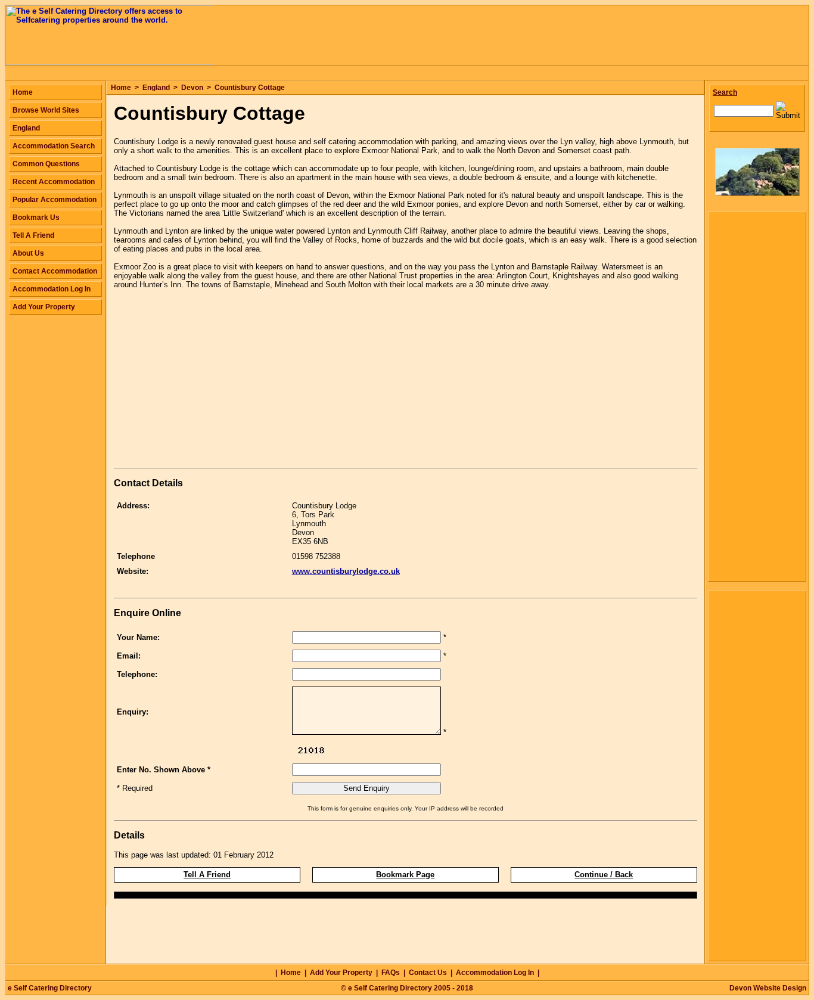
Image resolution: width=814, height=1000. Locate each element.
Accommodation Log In (52, 289)
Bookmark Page (405, 874)
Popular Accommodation (55, 199)
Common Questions (46, 164)
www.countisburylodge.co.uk (346, 571)
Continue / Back (603, 874)
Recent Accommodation (54, 182)
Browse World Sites (46, 110)
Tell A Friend (207, 874)
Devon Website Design (767, 988)
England (156, 87)
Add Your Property (44, 307)
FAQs (390, 972)
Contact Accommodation (55, 271)
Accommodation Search (54, 146)
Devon (192, 87)
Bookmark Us (36, 217)
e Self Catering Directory (50, 988)
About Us (28, 253)
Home (121, 87)
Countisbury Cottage (250, 87)
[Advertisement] (214, 380)
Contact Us (428, 972)
